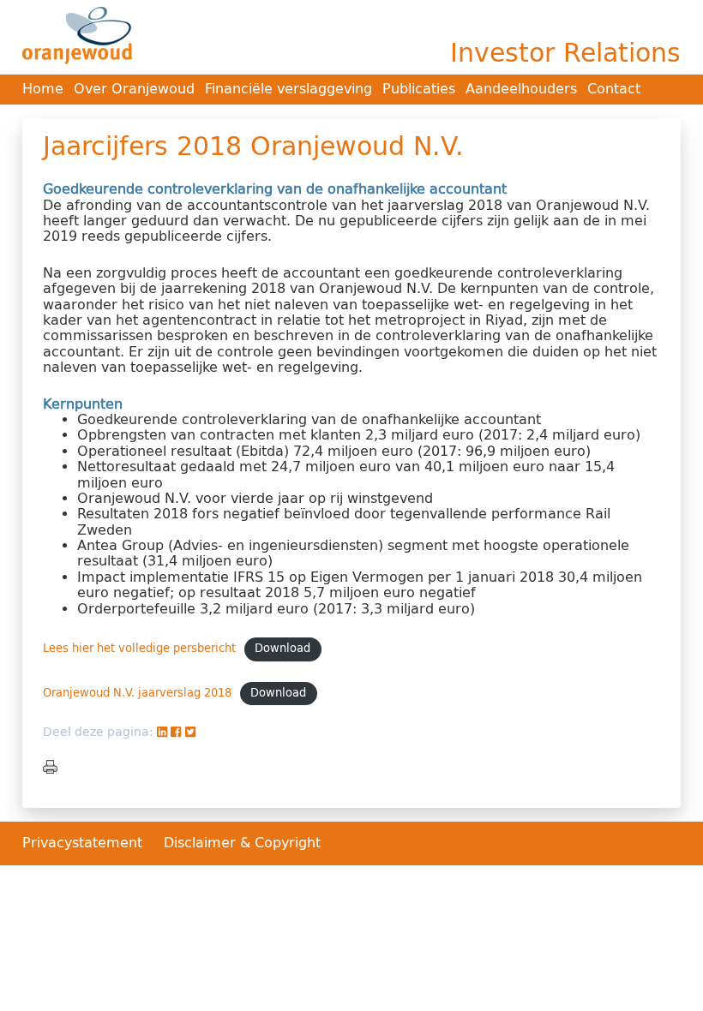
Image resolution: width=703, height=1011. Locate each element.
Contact (613, 89)
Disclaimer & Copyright (242, 843)
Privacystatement (84, 843)
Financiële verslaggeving (288, 89)
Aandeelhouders (521, 89)
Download (282, 648)
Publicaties (418, 89)
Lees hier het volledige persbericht (139, 648)
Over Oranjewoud (134, 89)
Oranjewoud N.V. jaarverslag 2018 (137, 692)
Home (42, 89)
